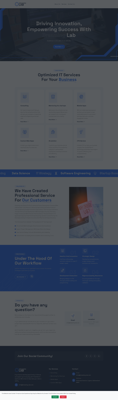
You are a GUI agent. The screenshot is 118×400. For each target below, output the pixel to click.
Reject (63, 397)
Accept (55, 397)
